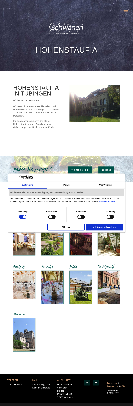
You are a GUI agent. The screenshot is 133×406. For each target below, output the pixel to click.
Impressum (112, 383)
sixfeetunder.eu (79, 247)
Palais (73, 266)
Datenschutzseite (106, 201)
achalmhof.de (22, 293)
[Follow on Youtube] (96, 382)
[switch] (52, 217)
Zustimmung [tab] (27, 185)
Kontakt (106, 169)
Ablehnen (66, 227)
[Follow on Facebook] (87, 382)
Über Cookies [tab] (105, 185)
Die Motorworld (106, 266)
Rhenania (18, 314)
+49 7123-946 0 (80, 169)
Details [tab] (66, 185)
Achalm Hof (19, 266)
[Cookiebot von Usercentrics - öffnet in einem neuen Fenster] (21, 177)
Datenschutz (113, 386)
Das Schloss (47, 266)
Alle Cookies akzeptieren (104, 227)
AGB (122, 386)
